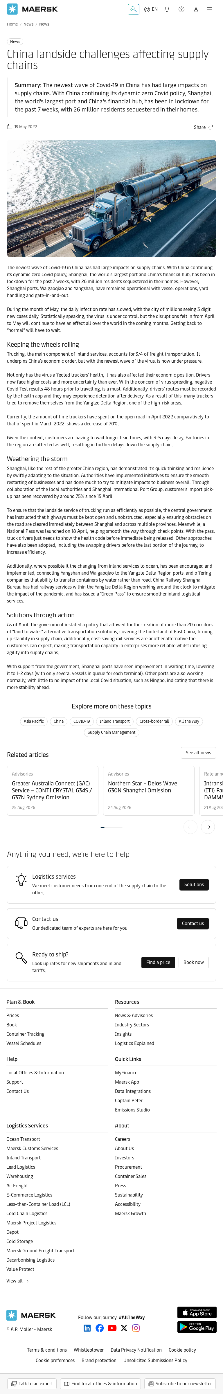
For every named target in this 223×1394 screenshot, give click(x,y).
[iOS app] (197, 1312)
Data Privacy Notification (136, 1350)
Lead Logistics (20, 1167)
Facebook (100, 1328)
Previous (190, 827)
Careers (122, 1139)
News (28, 24)
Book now (194, 962)
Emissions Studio (132, 1110)
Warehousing (19, 1176)
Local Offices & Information (35, 1072)
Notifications (168, 6)
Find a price (158, 962)
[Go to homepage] (32, 9)
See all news (198, 753)
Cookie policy (182, 1350)
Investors (124, 1158)
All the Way (189, 721)
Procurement (128, 1167)
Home (12, 24)
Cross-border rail (154, 721)
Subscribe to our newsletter (184, 1383)
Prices (12, 1015)
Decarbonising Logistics (30, 1260)
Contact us (193, 923)
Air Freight (17, 1185)
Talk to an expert (36, 1383)
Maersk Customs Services (32, 1148)
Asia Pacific (34, 721)
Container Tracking (25, 1034)
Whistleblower (89, 1350)
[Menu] (209, 9)
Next (208, 827)
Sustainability (129, 1195)
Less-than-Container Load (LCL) (38, 1204)
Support (182, 9)
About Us (124, 1148)
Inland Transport (115, 721)
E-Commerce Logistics (29, 1195)
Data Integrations (133, 1091)
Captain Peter (129, 1100)
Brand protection (99, 1360)
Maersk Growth (130, 1213)
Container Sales (130, 1176)
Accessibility (128, 1204)
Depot (12, 1232)
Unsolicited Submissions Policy (155, 1360)
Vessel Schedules (23, 1043)
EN (155, 9)
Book (11, 1025)
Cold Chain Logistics (26, 1213)
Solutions (194, 884)
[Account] (196, 9)
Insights (123, 1034)
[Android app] (197, 1327)
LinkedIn (87, 1328)
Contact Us (17, 1091)
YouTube (112, 1328)
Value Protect (20, 1269)
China (59, 721)
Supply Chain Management (112, 732)
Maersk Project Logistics (31, 1223)
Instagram (136, 1328)
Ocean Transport (23, 1139)
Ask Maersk (133, 9)
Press (120, 1185)
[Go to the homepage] (31, 1319)
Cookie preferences (55, 1360)
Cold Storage (19, 1241)
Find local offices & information (104, 1383)
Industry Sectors (132, 1025)
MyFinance (126, 1072)
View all (14, 1281)
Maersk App (127, 1082)
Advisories (22, 774)
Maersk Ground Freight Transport (40, 1250)
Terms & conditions (47, 1350)
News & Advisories (134, 1015)
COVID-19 (81, 721)
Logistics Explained (134, 1043)
